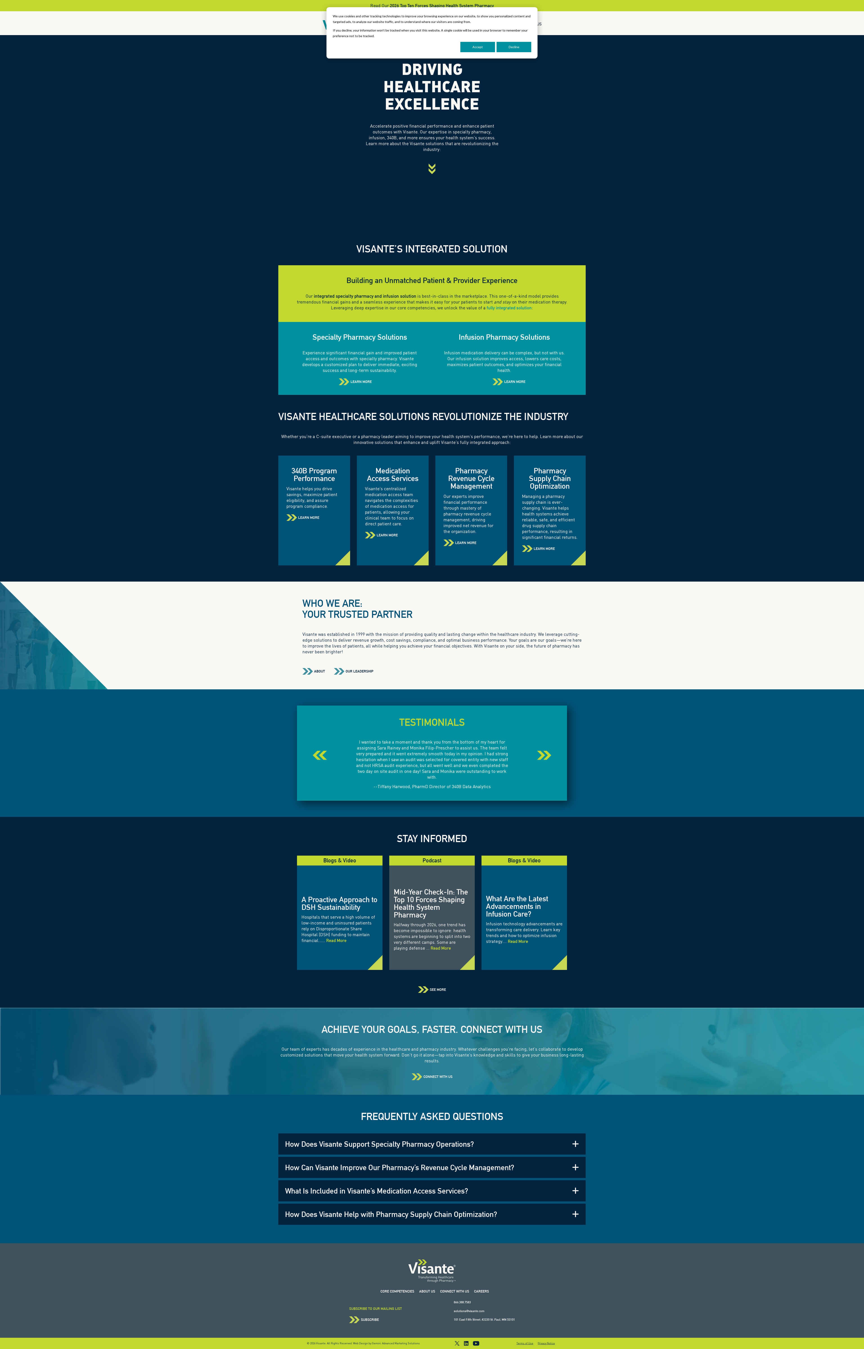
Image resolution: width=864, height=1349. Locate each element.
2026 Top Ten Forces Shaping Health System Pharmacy (442, 5)
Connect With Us (437, 1077)
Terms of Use (524, 1343)
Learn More (361, 382)
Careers (481, 1291)
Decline (514, 47)
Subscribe (370, 1320)
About (319, 671)
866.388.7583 (462, 1302)
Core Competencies (397, 1291)
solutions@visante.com (469, 1311)
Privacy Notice (546, 1343)
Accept (477, 47)
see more (438, 990)
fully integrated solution (509, 307)
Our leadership (359, 671)
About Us (427, 1291)
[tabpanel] (432, 764)
